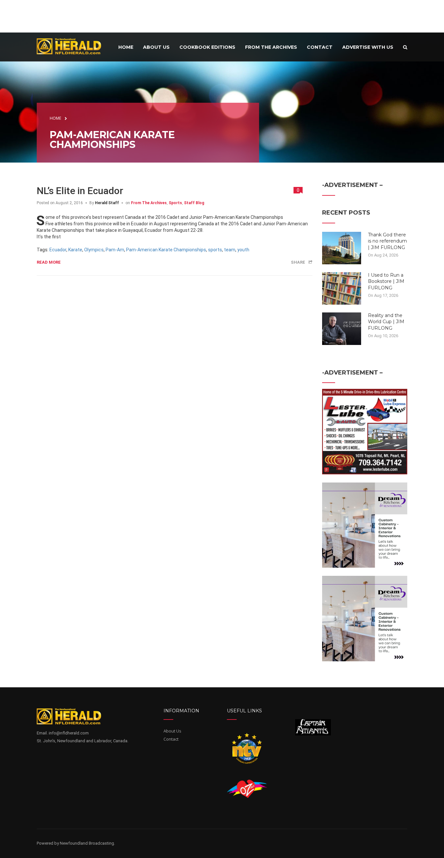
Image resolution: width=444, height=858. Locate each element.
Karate (75, 249)
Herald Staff (107, 203)
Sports (175, 203)
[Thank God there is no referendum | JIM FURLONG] (341, 247)
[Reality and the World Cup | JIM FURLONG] (341, 328)
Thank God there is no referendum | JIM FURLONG (387, 241)
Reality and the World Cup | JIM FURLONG (386, 321)
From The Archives (149, 203)
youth (243, 249)
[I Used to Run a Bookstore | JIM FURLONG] (341, 287)
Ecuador (57, 249)
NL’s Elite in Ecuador (80, 190)
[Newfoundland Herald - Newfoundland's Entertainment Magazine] (72, 46)
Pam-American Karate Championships (166, 249)
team (229, 249)
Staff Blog (194, 203)
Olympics (94, 249)
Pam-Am (115, 249)
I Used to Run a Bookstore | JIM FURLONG (386, 281)
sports (215, 249)
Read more (49, 262)
